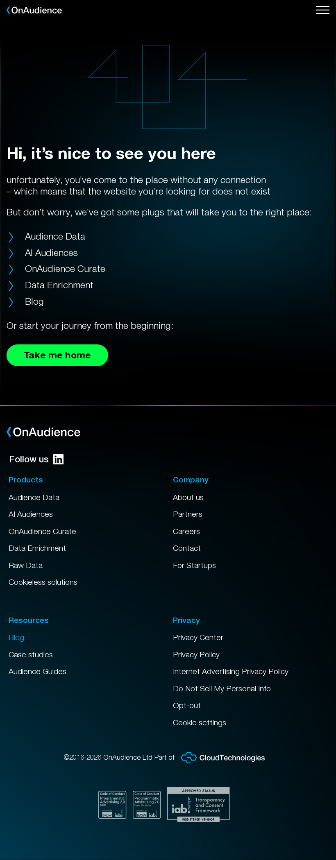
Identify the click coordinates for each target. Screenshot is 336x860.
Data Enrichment (59, 284)
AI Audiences (51, 252)
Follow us (29, 459)
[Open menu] (322, 10)
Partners (187, 513)
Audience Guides (37, 671)
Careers (186, 531)
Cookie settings (199, 722)
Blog (34, 301)
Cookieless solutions (43, 581)
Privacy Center (198, 637)
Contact (187, 547)
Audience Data (55, 236)
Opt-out (187, 705)
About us (188, 497)
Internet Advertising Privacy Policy (230, 671)
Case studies (31, 654)
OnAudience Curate (65, 268)
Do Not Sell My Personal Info (222, 688)
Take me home (57, 354)
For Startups (194, 565)
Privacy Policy (196, 654)
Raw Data (26, 565)
